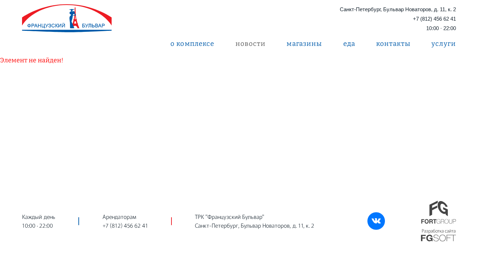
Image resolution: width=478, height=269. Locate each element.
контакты (393, 43)
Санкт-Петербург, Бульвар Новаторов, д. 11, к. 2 (398, 9)
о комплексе (192, 43)
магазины (304, 43)
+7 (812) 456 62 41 (434, 19)
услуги (443, 43)
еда (349, 43)
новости (251, 43)
